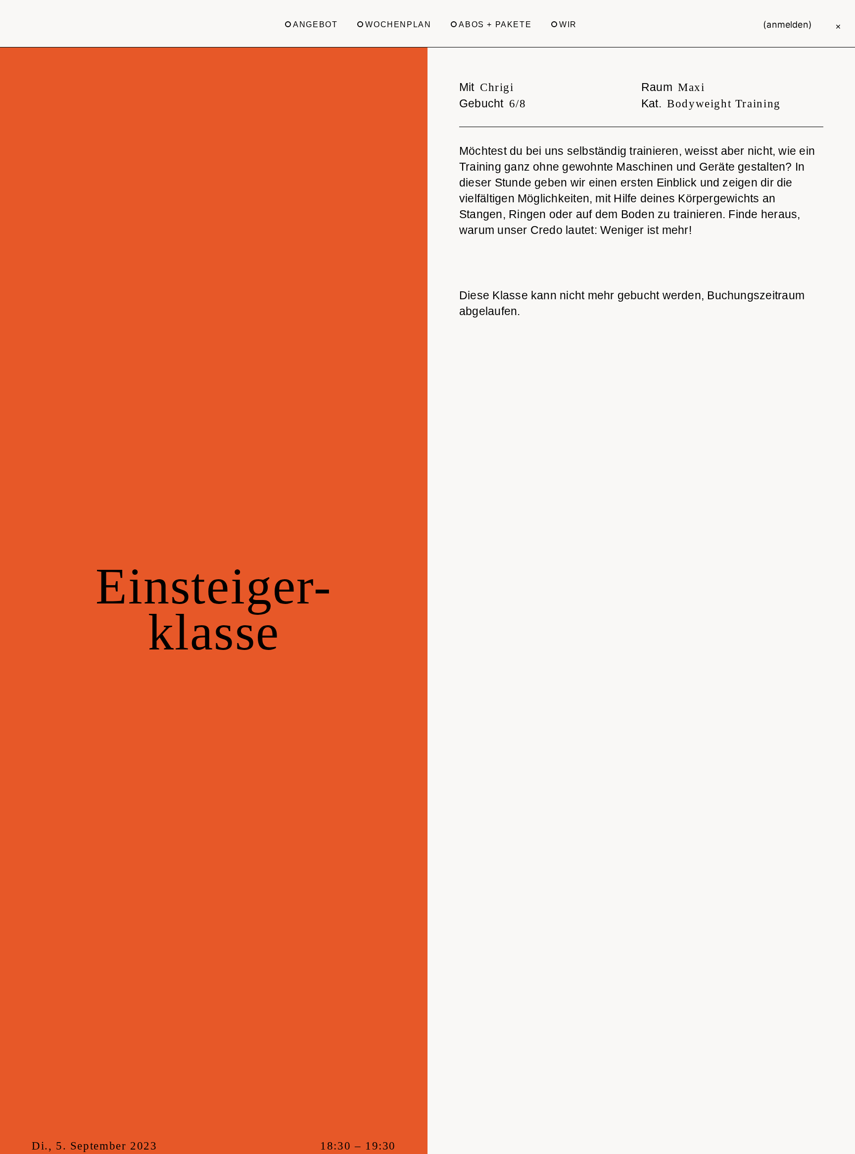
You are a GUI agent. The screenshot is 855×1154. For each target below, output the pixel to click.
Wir (568, 24)
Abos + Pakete (495, 24)
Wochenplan (398, 24)
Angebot (315, 24)
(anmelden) (787, 24)
